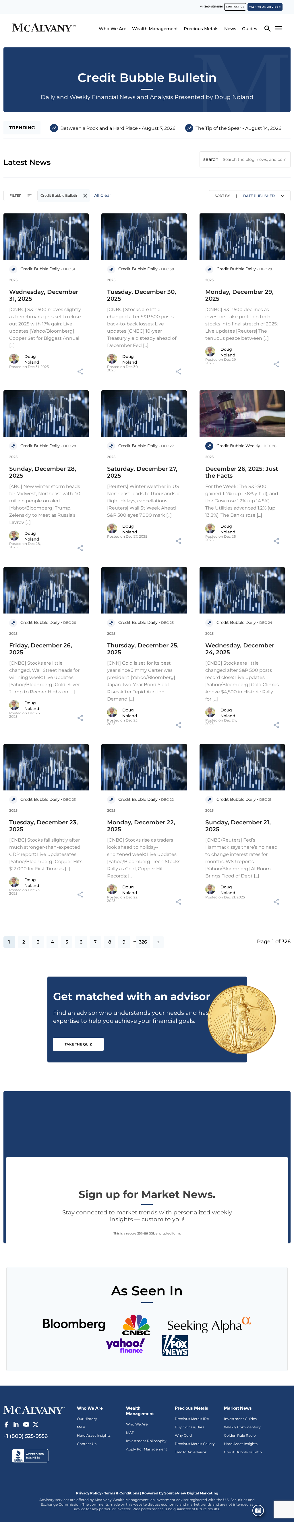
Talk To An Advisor (190, 1452)
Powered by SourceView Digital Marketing (180, 1493)
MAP (81, 1427)
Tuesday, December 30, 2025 (141, 295)
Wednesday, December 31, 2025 (43, 295)
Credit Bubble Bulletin (243, 1452)
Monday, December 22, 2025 (141, 826)
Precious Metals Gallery (195, 1444)
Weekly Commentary (242, 1427)
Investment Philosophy (146, 1441)
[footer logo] (34, 1409)
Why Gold (183, 1435)
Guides (249, 28)
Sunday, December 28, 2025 (42, 472)
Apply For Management (146, 1449)
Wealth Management (155, 28)
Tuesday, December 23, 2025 (43, 826)
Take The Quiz (78, 1044)
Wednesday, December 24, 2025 (239, 649)
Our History (87, 1419)
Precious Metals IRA (192, 1419)
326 (143, 942)
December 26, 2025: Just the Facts (241, 472)
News (230, 28)
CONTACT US (235, 6)
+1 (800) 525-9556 (211, 6)
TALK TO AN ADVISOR (265, 6)
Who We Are (112, 28)
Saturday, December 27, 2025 (142, 472)
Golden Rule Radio (240, 1435)
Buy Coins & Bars (189, 1427)
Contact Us (86, 1444)
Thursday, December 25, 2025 (143, 649)
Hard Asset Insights (94, 1435)
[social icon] (6, 1424)
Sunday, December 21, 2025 (238, 826)
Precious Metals (201, 28)
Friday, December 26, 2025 (40, 649)
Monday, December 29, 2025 (239, 295)
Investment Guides (240, 1419)
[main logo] (43, 28)
